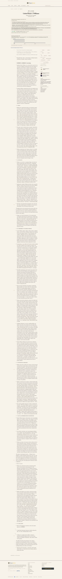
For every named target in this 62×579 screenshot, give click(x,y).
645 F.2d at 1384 (32, 125)
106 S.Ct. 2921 (19, 178)
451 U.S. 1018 (19, 118)
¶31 (16, 431)
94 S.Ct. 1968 (23, 116)
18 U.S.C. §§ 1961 (33, 67)
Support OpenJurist (47, 568)
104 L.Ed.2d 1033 (32, 413)
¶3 (16, 54)
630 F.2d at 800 (26, 396)
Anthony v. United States (28, 547)
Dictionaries (23, 5)
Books (28, 5)
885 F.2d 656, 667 (34, 165)
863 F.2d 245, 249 (30, 506)
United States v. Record (32, 385)
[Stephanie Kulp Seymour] (41, 73)
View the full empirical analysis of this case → (17, 47)
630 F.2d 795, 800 (20, 387)
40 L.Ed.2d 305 (28, 116)
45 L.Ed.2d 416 (24, 267)
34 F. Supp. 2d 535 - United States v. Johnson (30, 26)
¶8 (16, 105)
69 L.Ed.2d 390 (29, 118)
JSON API (43, 566)
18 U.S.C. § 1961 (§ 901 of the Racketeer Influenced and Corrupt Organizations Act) (29, 27)
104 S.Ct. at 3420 (29, 249)
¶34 (16, 465)
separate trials (35, 164)
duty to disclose (29, 447)
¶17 (16, 228)
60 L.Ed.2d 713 (34, 222)
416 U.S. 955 (19, 116)
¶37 (16, 525)
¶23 (16, 323)
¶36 (16, 523)
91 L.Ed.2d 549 (24, 178)
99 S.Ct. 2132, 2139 (29, 222)
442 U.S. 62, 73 (22, 222)
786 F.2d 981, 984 (31, 315)
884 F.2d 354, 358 (32, 504)
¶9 (16, 107)
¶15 (16, 203)
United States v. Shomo (24, 315)
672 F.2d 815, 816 (25, 113)
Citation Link (45, 55)
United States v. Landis (23, 317)
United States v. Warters (26, 502)
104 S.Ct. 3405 (31, 244)
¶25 (16, 362)
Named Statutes (30, 570)
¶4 (16, 57)
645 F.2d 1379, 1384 (26, 117)
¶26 (16, 364)
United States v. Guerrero (23, 506)
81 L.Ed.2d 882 (33, 318)
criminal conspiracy (28, 288)
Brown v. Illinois (22, 29)
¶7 (16, 88)
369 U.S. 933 (28, 168)
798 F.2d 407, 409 (31, 254)
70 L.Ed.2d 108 (27, 120)
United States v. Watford (26, 399)
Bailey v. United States (28, 167)
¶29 (16, 415)
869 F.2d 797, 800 (22, 486)
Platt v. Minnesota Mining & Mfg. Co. (30, 145)
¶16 (16, 215)
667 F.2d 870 (34, 547)
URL (41, 55)
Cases (9, 5)
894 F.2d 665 (33, 399)
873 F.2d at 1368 (31, 395)
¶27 (16, 381)
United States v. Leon (17, 29)
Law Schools (29, 569)
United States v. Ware (25, 142)
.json (15, 555)
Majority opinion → (45, 76)
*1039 (14, 290)
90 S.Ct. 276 (33, 168)
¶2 (16, 51)
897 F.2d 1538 (31, 142)
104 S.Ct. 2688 (28, 318)
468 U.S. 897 (27, 244)
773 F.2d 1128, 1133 (25, 293)
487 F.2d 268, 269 (24, 115)
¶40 (16, 547)
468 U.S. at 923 (31, 265)
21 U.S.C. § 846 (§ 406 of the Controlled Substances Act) (29, 28)
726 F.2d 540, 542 (30, 317)
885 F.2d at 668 (34, 201)
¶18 (16, 230)
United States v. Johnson (26, 316)
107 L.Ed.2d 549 (33, 505)
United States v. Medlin (24, 254)
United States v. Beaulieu (22, 433)
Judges (19, 5)
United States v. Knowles (20, 182)
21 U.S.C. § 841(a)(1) (21, 72)
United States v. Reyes (26, 320)
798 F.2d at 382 (19, 547)
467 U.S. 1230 (23, 318)
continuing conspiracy (28, 389)
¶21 (16, 285)
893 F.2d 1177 (28, 433)
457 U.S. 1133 (28, 548)
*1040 (14, 369)
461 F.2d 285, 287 (33, 316)
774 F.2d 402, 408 (31, 355)
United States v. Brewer (32, 386)
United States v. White (21, 409)
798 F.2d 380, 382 (32, 320)
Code (12, 5)
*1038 (14, 204)
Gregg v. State (23, 26)
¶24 (16, 341)
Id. (23, 249)
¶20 (16, 269)
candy (41, 87)
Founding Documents (31, 571)
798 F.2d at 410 (32, 352)
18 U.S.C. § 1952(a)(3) (33, 72)
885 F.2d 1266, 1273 (34, 502)
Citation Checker (30, 573)
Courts (15, 5)
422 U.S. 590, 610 (30, 266)
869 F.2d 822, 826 (28, 409)
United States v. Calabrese (25, 125)
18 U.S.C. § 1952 (16, 27)
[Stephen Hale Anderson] (41, 75)
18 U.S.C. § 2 (42, 27)
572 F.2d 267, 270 (27, 182)
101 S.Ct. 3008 (24, 118)
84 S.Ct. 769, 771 (24, 147)
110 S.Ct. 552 (28, 505)
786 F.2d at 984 (22, 327)
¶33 (16, 463)
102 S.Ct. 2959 (33, 548)
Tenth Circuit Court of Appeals (31, 15)
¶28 (16, 403)
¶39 (16, 534)
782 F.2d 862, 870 (22, 177)
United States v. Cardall (27, 165)
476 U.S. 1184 (34, 177)
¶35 (16, 491)
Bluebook (50, 55)
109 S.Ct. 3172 (26, 413)
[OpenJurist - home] (31, 3)
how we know (27, 31)
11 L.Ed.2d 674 (29, 147)
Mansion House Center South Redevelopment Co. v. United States (34, 29)
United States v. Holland (25, 504)
